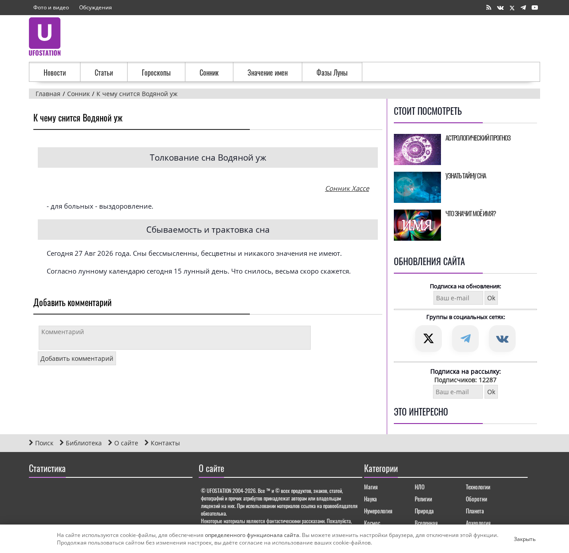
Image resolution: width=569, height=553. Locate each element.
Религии (423, 498)
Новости (55, 72)
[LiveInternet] (37, 494)
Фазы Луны (332, 72)
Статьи (104, 72)
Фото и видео (51, 7)
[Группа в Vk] (500, 8)
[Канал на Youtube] (534, 8)
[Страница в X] (512, 8)
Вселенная (426, 522)
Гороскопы (156, 72)
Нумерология (378, 510)
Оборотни (476, 498)
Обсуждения (95, 7)
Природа (424, 510)
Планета (475, 510)
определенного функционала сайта (252, 535)
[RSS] (488, 8)
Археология (478, 522)
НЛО (420, 486)
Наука (370, 498)
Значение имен (268, 72)
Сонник (209, 72)
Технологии (478, 486)
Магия (371, 486)
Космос (372, 522)
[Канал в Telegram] (523, 8)
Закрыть (517, 538)
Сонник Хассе (347, 188)
